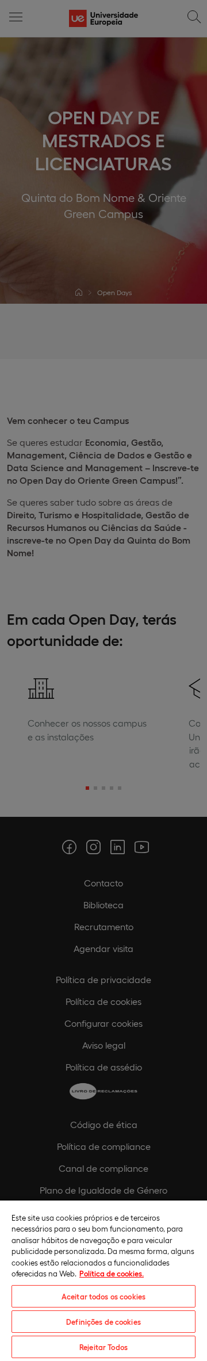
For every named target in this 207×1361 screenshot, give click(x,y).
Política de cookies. (111, 1273)
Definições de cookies (103, 1321)
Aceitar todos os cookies (103, 1296)
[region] (103, 1280)
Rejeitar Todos (103, 1347)
